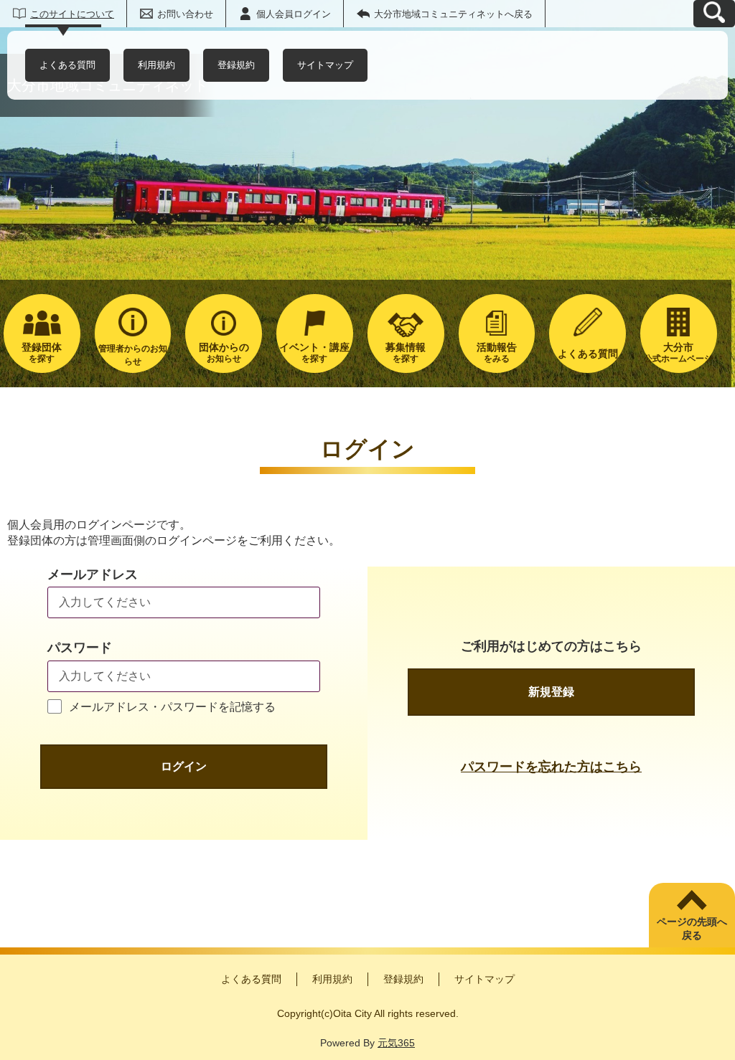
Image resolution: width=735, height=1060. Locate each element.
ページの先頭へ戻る (692, 929)
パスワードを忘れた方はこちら (551, 766)
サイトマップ (325, 65)
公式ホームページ (678, 352)
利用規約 (156, 65)
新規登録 (551, 692)
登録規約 (236, 65)
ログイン (184, 766)
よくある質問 (67, 65)
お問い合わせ (185, 14)
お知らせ (224, 352)
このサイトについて (72, 14)
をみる (497, 352)
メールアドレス (92, 574)
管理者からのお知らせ (132, 355)
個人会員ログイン (293, 14)
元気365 (396, 1043)
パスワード (79, 647)
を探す (42, 352)
